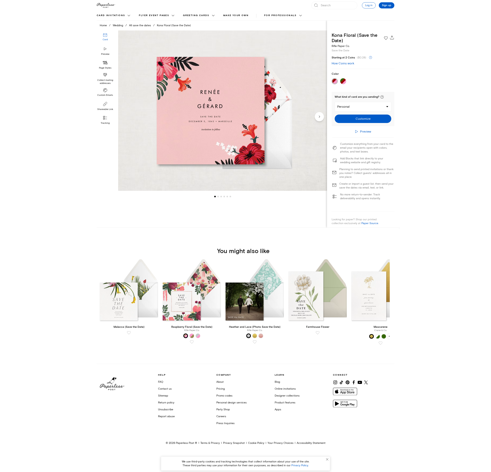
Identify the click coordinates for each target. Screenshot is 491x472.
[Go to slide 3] (218, 196)
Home (103, 25)
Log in (368, 5)
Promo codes (224, 395)
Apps (278, 409)
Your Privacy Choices (280, 443)
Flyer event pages (154, 15)
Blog (277, 382)
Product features (285, 402)
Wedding (118, 25)
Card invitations (111, 15)
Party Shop (223, 409)
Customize (363, 119)
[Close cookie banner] (327, 459)
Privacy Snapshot (234, 443)
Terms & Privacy (210, 443)
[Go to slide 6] (227, 196)
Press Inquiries (225, 423)
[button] (382, 97)
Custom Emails (105, 95)
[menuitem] (114, 15)
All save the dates (140, 25)
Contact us (165, 388)
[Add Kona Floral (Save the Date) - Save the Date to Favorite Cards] (386, 38)
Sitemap (163, 395)
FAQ (160, 382)
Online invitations (285, 388)
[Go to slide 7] (230, 196)
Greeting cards (196, 15)
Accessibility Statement (311, 443)
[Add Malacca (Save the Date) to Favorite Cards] (129, 332)
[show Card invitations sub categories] (129, 15)
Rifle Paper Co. (341, 46)
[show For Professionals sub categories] (300, 15)
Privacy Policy (299, 465)
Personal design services (231, 402)
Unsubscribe (165, 409)
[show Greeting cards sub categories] (213, 15)
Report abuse (166, 416)
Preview (105, 54)
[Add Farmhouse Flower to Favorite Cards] (317, 332)
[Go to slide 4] (221, 196)
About (220, 382)
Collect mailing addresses (105, 82)
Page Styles (105, 67)
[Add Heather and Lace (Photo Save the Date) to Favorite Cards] (254, 342)
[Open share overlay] (392, 37)
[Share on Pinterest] (347, 382)
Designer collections (287, 395)
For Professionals (280, 15)
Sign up (386, 5)
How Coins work (343, 63)
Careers (221, 416)
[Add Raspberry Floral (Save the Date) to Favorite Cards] (191, 342)
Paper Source (369, 223)
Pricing (220, 388)
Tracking (105, 123)
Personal (343, 107)
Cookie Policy (256, 443)
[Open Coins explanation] (370, 58)
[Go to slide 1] (215, 196)
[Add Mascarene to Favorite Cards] (380, 343)
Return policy (166, 402)
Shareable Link (105, 109)
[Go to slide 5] (224, 196)
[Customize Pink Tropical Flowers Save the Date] (222, 110)
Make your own (236, 15)
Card (105, 39)
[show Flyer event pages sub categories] (173, 15)
